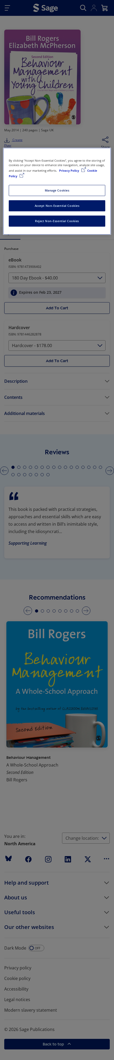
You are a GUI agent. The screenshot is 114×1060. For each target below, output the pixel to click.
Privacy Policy (69, 170)
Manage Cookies (57, 190)
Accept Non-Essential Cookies (57, 206)
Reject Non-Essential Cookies (57, 221)
